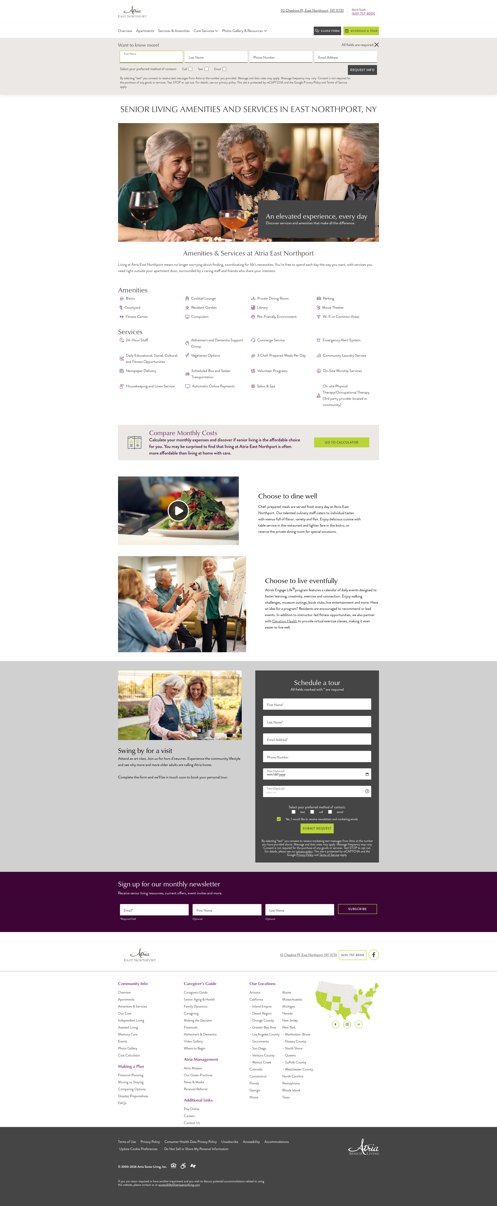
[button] (376, 44)
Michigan (288, 1006)
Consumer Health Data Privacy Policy (190, 1141)
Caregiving (191, 1013)
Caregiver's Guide (196, 992)
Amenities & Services (132, 1006)
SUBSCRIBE (357, 909)
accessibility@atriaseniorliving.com (179, 1185)
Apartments (126, 999)
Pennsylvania (291, 1083)
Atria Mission (193, 1068)
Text (200, 69)
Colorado (255, 1069)
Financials (190, 1027)
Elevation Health (284, 621)
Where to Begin (194, 1048)
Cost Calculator (129, 1055)
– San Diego (257, 1048)
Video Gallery (193, 1041)
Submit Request (317, 828)
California (256, 999)
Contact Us (192, 1122)
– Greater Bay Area (262, 1027)
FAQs (122, 1103)
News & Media (194, 1082)
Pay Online (191, 1108)
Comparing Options (132, 1089)
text (302, 812)
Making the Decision (198, 1020)
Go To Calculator (342, 442)
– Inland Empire (260, 1006)
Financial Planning (130, 1075)
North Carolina (292, 1076)
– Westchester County (297, 1069)
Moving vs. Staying (130, 1082)
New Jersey (290, 1020)
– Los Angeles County (264, 1034)
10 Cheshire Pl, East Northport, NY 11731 (312, 10)
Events (122, 1041)
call (320, 812)
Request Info (362, 70)
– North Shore (292, 1048)
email (339, 812)
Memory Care (127, 1034)
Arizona (254, 992)
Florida (254, 1083)
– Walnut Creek (260, 1062)
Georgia (254, 1090)
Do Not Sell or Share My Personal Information (196, 1149)
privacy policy (227, 82)
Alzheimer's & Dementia (200, 1034)
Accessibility (251, 1141)
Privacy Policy (312, 82)
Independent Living (131, 1020)
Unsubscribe (229, 1141)
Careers (189, 1115)
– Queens (289, 1055)
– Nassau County (294, 1041)
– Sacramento (259, 1041)
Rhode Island (291, 1090)
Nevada (287, 1013)
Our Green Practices (198, 1075)
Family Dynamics (195, 1006)
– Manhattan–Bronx (296, 1034)
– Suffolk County (294, 1062)
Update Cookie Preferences (138, 1149)
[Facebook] (373, 954)
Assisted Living (128, 1027)
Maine (286, 992)
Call (184, 69)
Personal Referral (195, 1089)
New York (288, 1027)
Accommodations (276, 1141)
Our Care (124, 1013)
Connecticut (258, 1076)
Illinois (253, 1097)
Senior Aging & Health (199, 999)
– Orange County (261, 1020)
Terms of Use (127, 1141)
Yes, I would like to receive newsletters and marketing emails (321, 819)
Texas (286, 1097)
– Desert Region (260, 1013)
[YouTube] (359, 1024)
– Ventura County (262, 1055)
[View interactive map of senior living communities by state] (347, 1001)
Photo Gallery (127, 1048)
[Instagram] (347, 1024)
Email (217, 69)
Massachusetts (292, 999)
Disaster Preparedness (133, 1096)
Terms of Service (337, 82)
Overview (124, 992)
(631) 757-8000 (363, 13)
